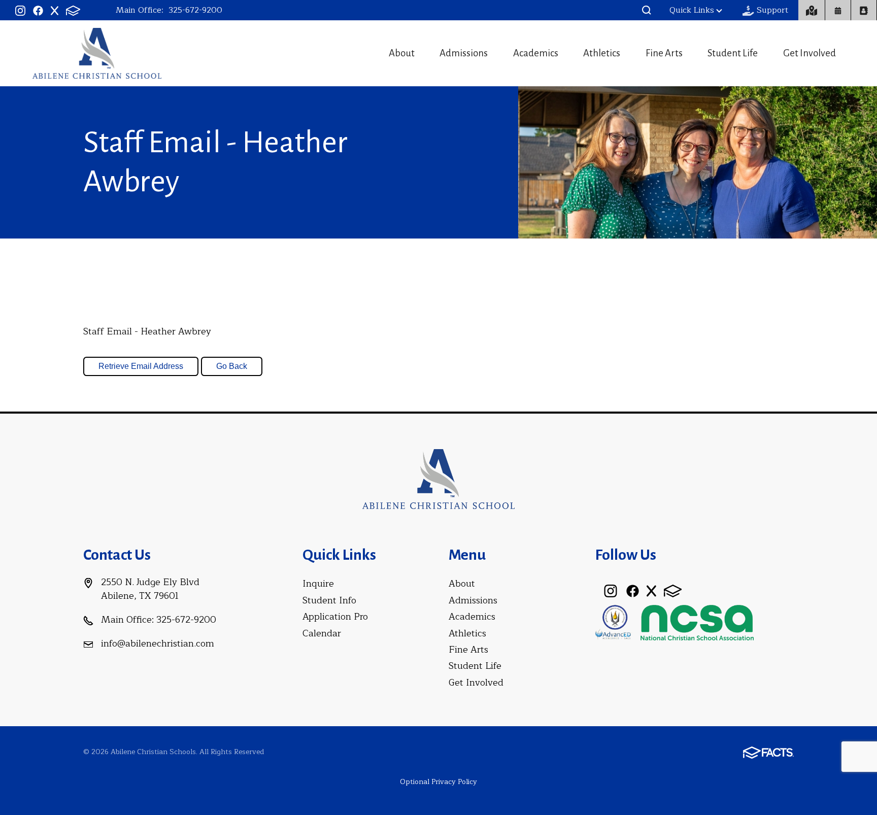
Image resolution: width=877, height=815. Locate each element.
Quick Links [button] (691, 10)
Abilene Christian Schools (96, 53)
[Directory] (864, 10)
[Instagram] (20, 10)
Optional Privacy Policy (438, 782)
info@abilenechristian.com (157, 643)
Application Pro (335, 616)
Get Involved (809, 53)
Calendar (321, 633)
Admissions (464, 53)
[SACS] (614, 621)
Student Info (329, 600)
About (402, 53)
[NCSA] (697, 621)
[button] (646, 10)
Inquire (318, 583)
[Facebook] (38, 10)
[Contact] (812, 10)
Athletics (601, 53)
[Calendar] (838, 10)
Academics (535, 53)
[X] (54, 10)
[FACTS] (73, 10)
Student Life (732, 53)
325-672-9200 (195, 10)
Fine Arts (664, 53)
